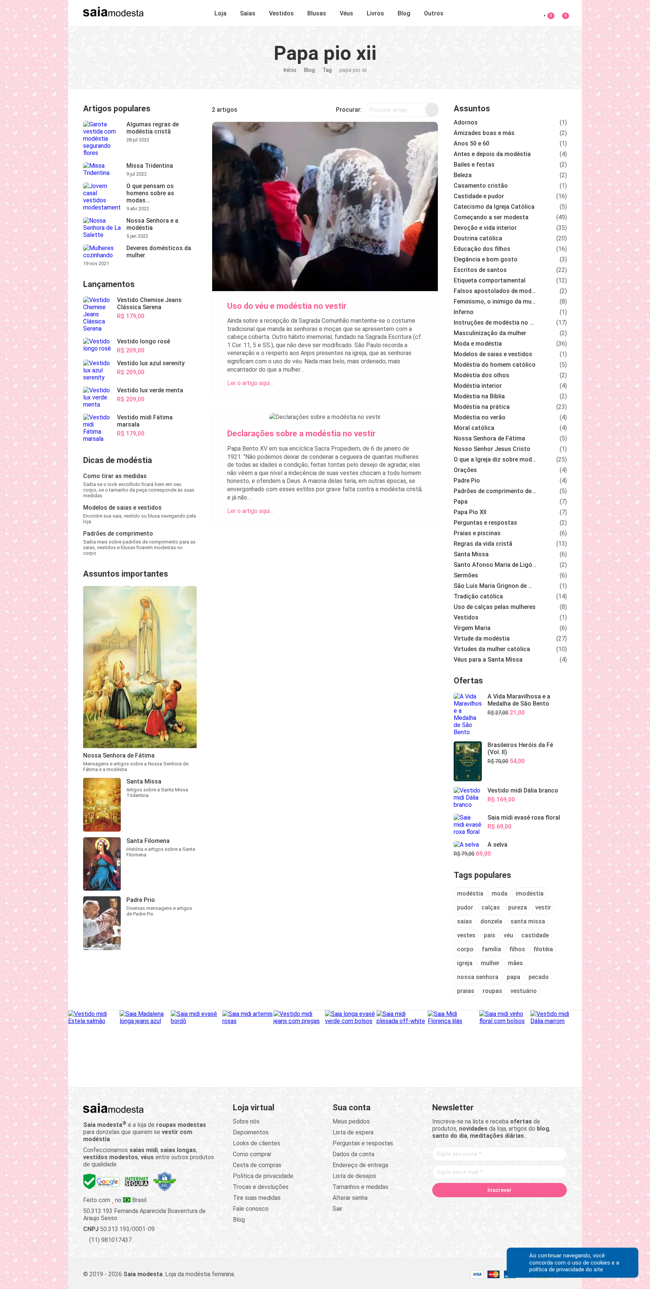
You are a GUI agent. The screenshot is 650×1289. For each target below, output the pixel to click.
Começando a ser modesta (491, 217)
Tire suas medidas (257, 1197)
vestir (543, 907)
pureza (517, 907)
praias (465, 990)
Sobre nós (246, 1121)
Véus (346, 13)
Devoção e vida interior (485, 227)
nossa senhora (477, 977)
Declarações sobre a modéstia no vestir (301, 433)
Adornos (466, 122)
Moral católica (474, 427)
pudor (465, 907)
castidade (535, 935)
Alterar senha (350, 1197)
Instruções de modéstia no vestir (495, 322)
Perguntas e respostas (485, 522)
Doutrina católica (478, 238)
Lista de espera (353, 1132)
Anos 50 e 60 (471, 143)
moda (499, 893)
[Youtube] (513, 1206)
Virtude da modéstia (482, 638)
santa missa (527, 921)
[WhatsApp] (528, 1206)
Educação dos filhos (482, 248)
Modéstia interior (478, 385)
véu (508, 935)
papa (513, 977)
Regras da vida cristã (483, 543)
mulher (490, 963)
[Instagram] (485, 1206)
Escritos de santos (480, 269)
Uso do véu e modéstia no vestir (286, 306)
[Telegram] (542, 1206)
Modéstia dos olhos (481, 375)
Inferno (464, 312)
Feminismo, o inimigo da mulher (495, 301)
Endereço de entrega (360, 1165)
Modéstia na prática (482, 406)
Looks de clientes (256, 1143)
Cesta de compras (257, 1165)
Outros (433, 13)
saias (464, 921)
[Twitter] (471, 1206)
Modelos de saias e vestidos (493, 354)
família (491, 949)
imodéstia (530, 893)
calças (490, 907)
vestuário (523, 990)
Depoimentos (251, 1132)
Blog (404, 13)
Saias (247, 13)
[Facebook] (456, 1206)
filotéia (543, 949)
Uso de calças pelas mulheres (495, 606)
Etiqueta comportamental (489, 280)
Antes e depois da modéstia (492, 154)
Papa (461, 501)
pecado (539, 977)
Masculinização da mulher (490, 333)
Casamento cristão (481, 185)
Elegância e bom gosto (486, 259)
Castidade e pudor (479, 196)
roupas (492, 990)
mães (515, 963)
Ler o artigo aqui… (250, 383)
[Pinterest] (499, 1206)
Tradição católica (478, 596)
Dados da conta (353, 1154)
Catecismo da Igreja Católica (494, 206)
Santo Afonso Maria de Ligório (495, 564)
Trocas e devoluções (261, 1186)
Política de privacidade (263, 1176)
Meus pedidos (351, 1121)
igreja (464, 963)
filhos (517, 949)
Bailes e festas (474, 164)
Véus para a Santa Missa (488, 659)
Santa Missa (471, 554)
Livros (375, 13)
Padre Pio (467, 480)
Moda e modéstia (478, 343)
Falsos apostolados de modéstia (495, 291)
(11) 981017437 (110, 1239)
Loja (220, 13)
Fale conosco (251, 1208)
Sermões (466, 575)
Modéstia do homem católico (495, 364)
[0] (561, 11)
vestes (466, 935)
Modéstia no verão (480, 417)
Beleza (463, 175)
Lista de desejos (354, 1176)
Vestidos (281, 13)
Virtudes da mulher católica (492, 649)
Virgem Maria (472, 628)
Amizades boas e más (484, 133)
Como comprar (252, 1154)
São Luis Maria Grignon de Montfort (495, 585)
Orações (465, 470)
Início (289, 70)
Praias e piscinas (477, 533)
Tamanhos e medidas (360, 1186)
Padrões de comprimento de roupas (495, 491)
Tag (327, 70)
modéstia (470, 893)
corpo (465, 949)
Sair (337, 1208)
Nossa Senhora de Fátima (489, 438)
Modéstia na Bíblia (479, 396)
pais (489, 935)
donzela (491, 921)
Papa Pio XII (470, 512)
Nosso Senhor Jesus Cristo (492, 448)
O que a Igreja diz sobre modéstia (495, 459)
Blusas (316, 13)
